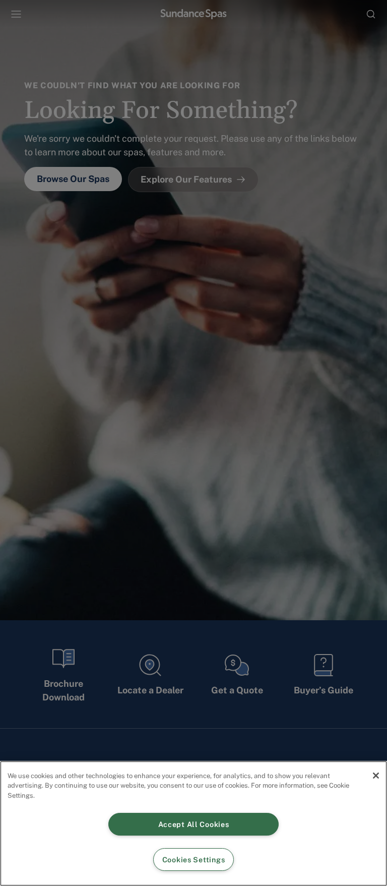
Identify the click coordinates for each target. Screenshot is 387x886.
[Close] (376, 775)
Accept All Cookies (193, 824)
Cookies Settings (193, 859)
